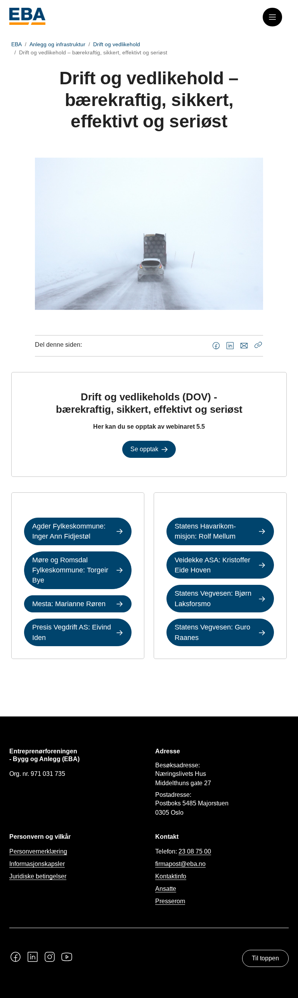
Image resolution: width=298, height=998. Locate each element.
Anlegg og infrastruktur (57, 44)
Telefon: (183, 851)
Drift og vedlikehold (116, 44)
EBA (16, 44)
